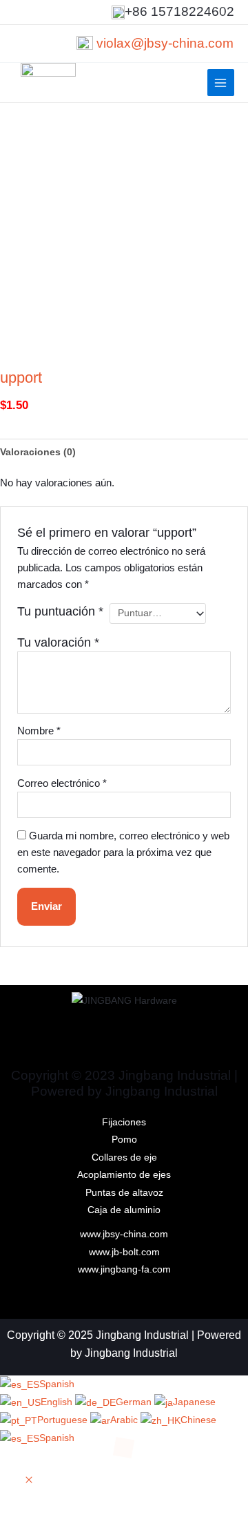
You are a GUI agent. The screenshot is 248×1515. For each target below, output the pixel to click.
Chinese (198, 1420)
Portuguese (63, 1420)
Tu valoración (58, 642)
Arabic (125, 1420)
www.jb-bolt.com (124, 1252)
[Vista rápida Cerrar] (29, 1481)
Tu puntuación (60, 611)
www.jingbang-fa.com (124, 1269)
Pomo (124, 1139)
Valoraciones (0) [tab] (38, 452)
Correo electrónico (62, 783)
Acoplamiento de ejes (124, 1175)
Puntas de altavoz (124, 1193)
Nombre (39, 730)
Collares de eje (124, 1157)
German (135, 1402)
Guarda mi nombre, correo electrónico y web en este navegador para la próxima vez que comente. (123, 852)
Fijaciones (124, 1122)
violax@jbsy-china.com (165, 43)
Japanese (194, 1402)
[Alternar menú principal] (220, 82)
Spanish (56, 1384)
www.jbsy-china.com (124, 1234)
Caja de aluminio (124, 1210)
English (58, 1402)
